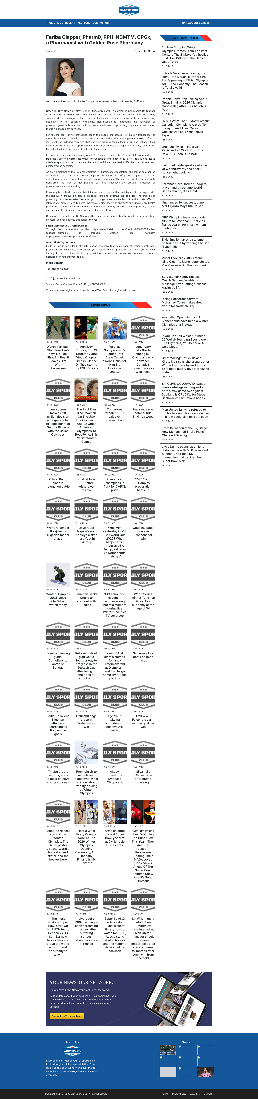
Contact (208, 1094)
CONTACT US (101, 22)
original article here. (125, 290)
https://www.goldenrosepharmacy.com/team (71, 236)
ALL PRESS (83, 22)
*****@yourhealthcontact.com (63, 278)
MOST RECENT (66, 22)
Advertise (195, 1094)
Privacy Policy (179, 1094)
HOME (51, 22)
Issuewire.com (101, 110)
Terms (165, 1094)
